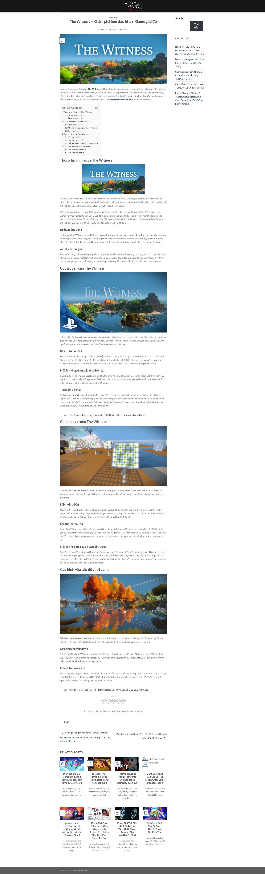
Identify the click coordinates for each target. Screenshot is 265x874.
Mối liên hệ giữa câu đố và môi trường (83, 143)
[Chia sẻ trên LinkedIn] (123, 701)
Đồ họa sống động (75, 115)
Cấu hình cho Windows (77, 150)
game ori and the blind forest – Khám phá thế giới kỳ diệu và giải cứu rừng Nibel (72, 829)
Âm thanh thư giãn (75, 118)
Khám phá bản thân (75, 125)
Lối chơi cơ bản (74, 137)
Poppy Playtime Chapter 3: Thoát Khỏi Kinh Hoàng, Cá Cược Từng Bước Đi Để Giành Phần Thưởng (189, 98)
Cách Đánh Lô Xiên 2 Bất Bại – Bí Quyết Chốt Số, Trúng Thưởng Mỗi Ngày (189, 75)
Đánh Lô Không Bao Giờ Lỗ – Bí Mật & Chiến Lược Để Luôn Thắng (155, 778)
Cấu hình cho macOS (76, 153)
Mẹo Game (113, 17)
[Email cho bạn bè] (113, 701)
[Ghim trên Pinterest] (118, 701)
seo (127, 30)
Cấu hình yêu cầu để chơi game (76, 146)
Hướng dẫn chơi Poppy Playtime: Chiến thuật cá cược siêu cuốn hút (127, 778)
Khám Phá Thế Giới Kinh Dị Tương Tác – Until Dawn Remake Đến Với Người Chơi (127, 829)
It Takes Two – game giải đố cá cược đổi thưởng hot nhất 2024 (99, 778)
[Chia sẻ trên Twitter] (108, 701)
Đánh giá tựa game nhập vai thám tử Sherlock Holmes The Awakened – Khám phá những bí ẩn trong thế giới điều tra (85, 736)
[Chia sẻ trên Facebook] (103, 701)
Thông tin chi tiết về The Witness (77, 112)
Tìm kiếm (179, 18)
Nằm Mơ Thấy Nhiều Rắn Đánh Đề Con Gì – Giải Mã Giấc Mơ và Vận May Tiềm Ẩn (189, 50)
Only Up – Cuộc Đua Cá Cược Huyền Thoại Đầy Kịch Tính (155, 828)
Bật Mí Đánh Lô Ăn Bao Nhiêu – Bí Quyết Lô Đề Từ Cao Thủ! (189, 86)
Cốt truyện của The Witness (75, 121)
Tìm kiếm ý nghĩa (75, 131)
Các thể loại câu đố (75, 140)
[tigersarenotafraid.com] (132, 6)
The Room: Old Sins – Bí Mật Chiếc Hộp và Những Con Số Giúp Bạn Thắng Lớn (111, 689)
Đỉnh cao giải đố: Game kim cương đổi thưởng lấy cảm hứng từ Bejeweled (72, 778)
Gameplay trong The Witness (75, 134)
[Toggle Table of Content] (95, 108)
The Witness (94, 89)
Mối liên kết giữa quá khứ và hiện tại (82, 128)
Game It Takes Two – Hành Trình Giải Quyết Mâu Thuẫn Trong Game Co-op (109, 415)
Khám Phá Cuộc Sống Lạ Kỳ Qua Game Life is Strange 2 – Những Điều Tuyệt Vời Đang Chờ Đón (99, 831)
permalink (138, 711)
